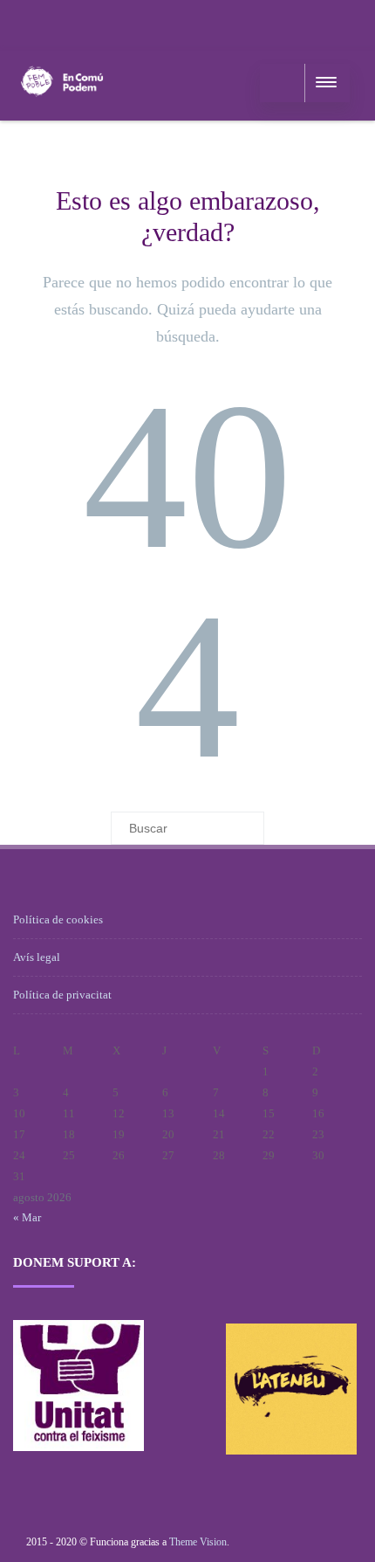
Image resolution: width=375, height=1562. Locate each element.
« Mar (27, 1217)
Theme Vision (198, 1542)
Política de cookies (58, 919)
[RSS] (30, 22)
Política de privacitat (62, 994)
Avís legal (36, 957)
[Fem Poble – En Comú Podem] (62, 114)
